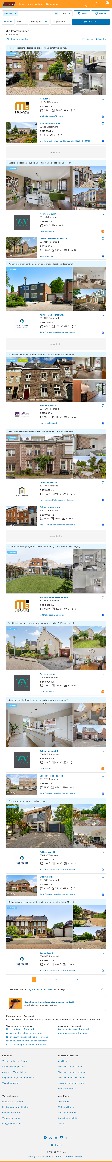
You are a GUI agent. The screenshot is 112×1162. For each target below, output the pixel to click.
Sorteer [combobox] (96, 39)
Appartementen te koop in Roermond (24, 1033)
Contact (61, 1123)
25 (78, 979)
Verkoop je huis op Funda (14, 1061)
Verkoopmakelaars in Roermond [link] (73, 1033)
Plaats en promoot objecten (15, 1107)
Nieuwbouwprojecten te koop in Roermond (27, 1040)
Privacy (31, 1156)
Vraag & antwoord (10, 1083)
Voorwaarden (44, 1156)
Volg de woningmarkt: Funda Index (19, 1077)
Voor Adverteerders (67, 1112)
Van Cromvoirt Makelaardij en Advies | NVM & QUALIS (65, 141)
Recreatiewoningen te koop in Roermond (26, 1044)
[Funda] (9, 4)
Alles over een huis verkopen (72, 1072)
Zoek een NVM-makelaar (14, 1072)
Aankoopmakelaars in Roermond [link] (73, 1029)
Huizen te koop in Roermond (20, 1029)
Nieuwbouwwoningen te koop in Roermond (27, 1037)
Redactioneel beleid (67, 1118)
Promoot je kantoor (11, 1112)
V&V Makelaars (47, 231)
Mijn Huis (62, 1061)
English (58, 1145)
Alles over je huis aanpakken (71, 1077)
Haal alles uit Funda (67, 1088)
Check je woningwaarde (13, 1066)
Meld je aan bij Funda (12, 1101)
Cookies (58, 1156)
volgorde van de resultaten (39, 989)
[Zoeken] (56, 13)
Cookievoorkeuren (73, 1156)
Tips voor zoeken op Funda (71, 1083)
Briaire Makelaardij (48, 423)
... (72, 979)
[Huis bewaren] (102, 98)
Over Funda (63, 1101)
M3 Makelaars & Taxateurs (52, 116)
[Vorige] (25, 979)
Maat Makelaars (47, 256)
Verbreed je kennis (11, 1118)
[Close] (15, 13)
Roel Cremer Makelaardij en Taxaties (57, 500)
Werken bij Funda (66, 1107)
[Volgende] (86, 979)
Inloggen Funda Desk (12, 1123)
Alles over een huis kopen (70, 1066)
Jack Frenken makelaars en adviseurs (57, 332)
